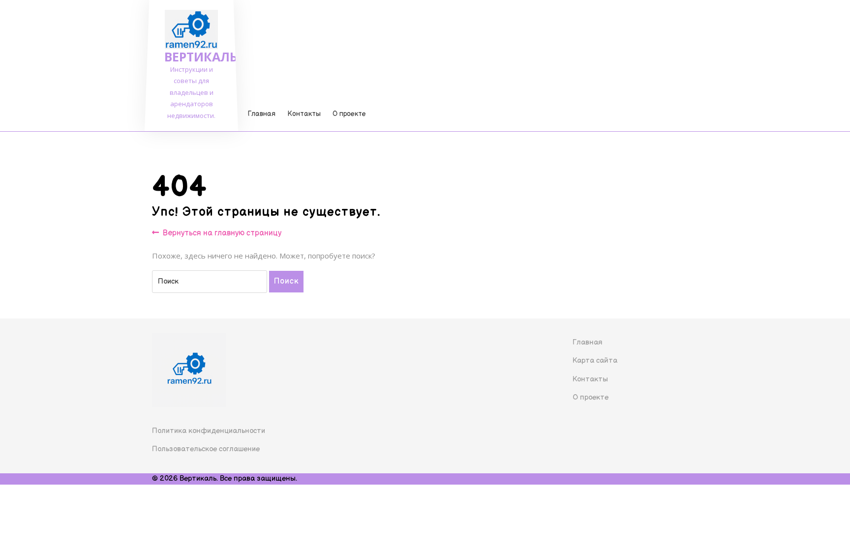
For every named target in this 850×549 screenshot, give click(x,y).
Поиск (286, 281)
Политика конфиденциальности (208, 430)
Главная (261, 114)
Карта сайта (595, 360)
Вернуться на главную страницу (222, 233)
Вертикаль (201, 56)
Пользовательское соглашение (206, 449)
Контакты (304, 114)
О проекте (349, 114)
